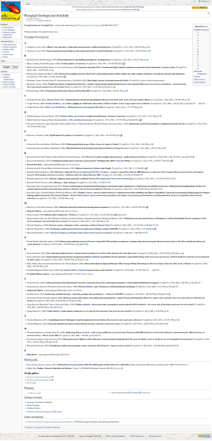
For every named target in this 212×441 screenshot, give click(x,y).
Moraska (126, 297)
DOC (154, 225)
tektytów (70, 253)
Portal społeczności (9, 44)
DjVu (120, 63)
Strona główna (8, 27)
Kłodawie (97, 168)
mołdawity (86, 304)
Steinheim (135, 392)
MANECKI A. (60, 107)
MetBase (117, 368)
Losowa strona (8, 54)
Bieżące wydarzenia (10, 47)
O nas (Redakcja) (9, 30)
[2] (162, 160)
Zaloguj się (205, 1)
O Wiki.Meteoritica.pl (137, 436)
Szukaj (3, 61)
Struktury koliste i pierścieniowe (72, 116)
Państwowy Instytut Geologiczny (89, 25)
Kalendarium (7, 35)
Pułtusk (125, 80)
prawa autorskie (96, 7)
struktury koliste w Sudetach (75, 270)
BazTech (30, 383)
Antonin (89, 192)
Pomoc (5, 57)
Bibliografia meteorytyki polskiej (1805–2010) (85, 107)
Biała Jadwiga (32, 364)
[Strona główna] (11, 11)
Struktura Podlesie (53, 103)
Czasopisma (38, 427)
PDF (194, 103)
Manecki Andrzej (71, 211)
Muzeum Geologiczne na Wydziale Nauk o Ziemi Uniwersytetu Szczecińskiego (81, 232)
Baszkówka (90, 73)
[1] (118, 25)
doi (50, 70)
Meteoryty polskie (9, 32)
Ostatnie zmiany (8, 49)
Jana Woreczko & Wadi (133, 7)
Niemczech (146, 393)
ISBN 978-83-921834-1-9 (179, 364)
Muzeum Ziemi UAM (55, 99)
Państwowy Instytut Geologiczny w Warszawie (44, 411)
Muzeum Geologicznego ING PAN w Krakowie (90, 172)
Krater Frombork (33, 405)
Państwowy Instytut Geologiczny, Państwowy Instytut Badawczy (51, 422)
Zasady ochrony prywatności (115, 436)
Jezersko (85, 311)
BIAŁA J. (49, 107)
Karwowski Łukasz (73, 164)
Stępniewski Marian (74, 290)
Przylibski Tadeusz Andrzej (83, 274)
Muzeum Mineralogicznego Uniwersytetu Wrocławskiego (110, 178)
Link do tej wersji (9, 87)
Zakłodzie (48, 402)
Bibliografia (30, 359)
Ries (126, 392)
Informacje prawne (155, 436)
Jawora (72, 59)
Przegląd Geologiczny (34, 19)
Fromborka (80, 63)
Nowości (6, 52)
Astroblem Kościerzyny (83, 119)
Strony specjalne (8, 82)
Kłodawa (89, 286)
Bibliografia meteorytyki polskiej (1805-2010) (75, 364)
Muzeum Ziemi (104, 225)
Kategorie (29, 427)
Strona (28, 4)
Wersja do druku (9, 84)
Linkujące (6, 74)
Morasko (181, 123)
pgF (146, 47)
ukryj (205, 26)
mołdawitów (81, 84)
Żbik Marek (65, 354)
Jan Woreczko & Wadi (129, 9)
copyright (97, 9)
